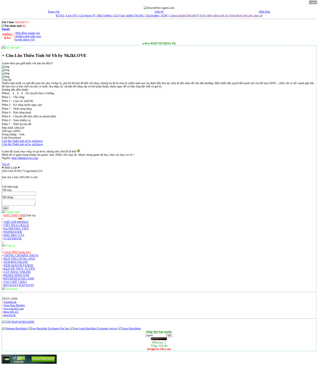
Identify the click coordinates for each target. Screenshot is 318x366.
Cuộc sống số (254, 15)
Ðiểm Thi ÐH (135, 15)
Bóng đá (218, 15)
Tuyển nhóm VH (25, 39)
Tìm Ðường (152, 15)
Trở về (6, 164)
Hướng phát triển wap (28, 36)
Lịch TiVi (71, 15)
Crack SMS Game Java (17, 252)
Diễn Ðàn (264, 11)
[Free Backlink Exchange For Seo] (48, 328)
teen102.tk (9, 315)
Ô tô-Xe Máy (204, 15)
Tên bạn (7, 190)
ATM (164, 15)
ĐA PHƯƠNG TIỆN (16, 228)
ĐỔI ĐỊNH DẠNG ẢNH (18, 278)
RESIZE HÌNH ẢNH (16, 275)
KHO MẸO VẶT (13, 235)
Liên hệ (159, 11)
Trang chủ (53, 11)
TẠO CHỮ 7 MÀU (15, 281)
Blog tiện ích (10, 311)
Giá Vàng (119, 15)
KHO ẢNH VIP (13, 215)
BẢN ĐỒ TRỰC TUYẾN (19, 268)
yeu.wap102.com (13, 308)
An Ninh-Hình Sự (235, 15)
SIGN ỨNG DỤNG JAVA (19, 258)
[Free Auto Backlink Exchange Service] (94, 328)
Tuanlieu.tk (10, 302)
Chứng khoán (177, 15)
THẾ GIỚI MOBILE (16, 221)
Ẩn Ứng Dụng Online (16, 248)
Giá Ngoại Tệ (87, 15)
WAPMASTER (12, 231)
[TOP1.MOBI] (18, 321)
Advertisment (11, 241)
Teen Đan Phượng (14, 305)
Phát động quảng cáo (27, 33)
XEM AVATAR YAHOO (18, 265)
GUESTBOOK (12, 238)
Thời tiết (191, 15)
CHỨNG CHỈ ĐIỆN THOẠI (20, 255)
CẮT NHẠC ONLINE (17, 271)
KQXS (60, 15)
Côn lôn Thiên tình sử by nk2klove (22, 141)
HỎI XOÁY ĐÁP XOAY (18, 285)
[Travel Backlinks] (129, 328)
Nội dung (7, 197)
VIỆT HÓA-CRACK (16, 225)
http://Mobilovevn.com (25, 158)
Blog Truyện (10, 218)
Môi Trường (104, 15)
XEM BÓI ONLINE (15, 262)
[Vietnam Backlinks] (14, 328)
